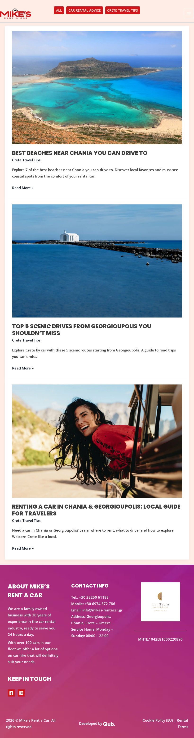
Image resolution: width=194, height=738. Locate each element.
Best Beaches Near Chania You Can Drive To (79, 153)
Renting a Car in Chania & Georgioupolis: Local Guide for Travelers (96, 510)
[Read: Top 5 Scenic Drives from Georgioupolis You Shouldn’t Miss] (97, 260)
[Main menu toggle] (189, 14)
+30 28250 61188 (94, 597)
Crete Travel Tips (26, 160)
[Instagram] (21, 693)
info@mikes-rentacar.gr (102, 610)
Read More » (23, 187)
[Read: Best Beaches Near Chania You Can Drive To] (97, 87)
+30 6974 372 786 (100, 603)
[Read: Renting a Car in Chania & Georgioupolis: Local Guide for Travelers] (97, 440)
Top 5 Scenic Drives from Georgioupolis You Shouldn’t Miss (81, 329)
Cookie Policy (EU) (158, 720)
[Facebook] (11, 693)
